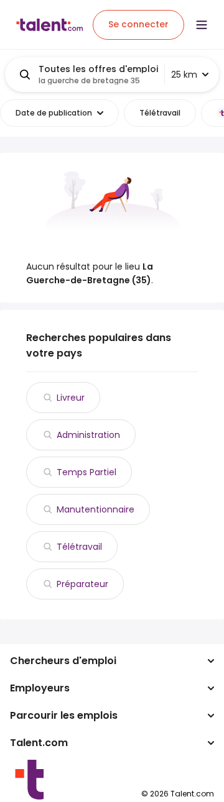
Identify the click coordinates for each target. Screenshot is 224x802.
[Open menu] (201, 24)
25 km (184, 74)
